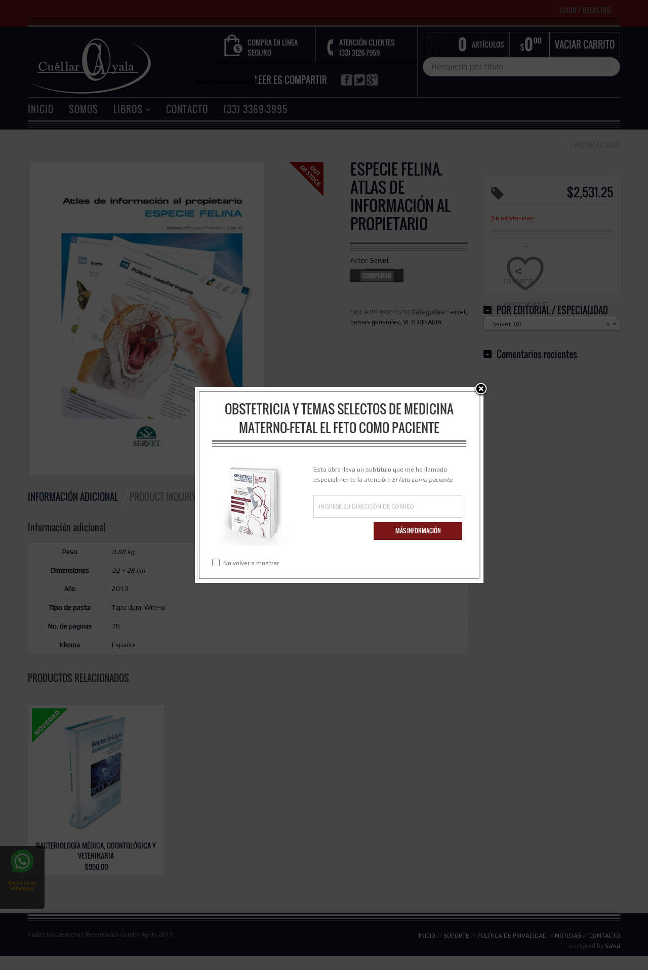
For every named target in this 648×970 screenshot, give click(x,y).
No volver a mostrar (251, 563)
